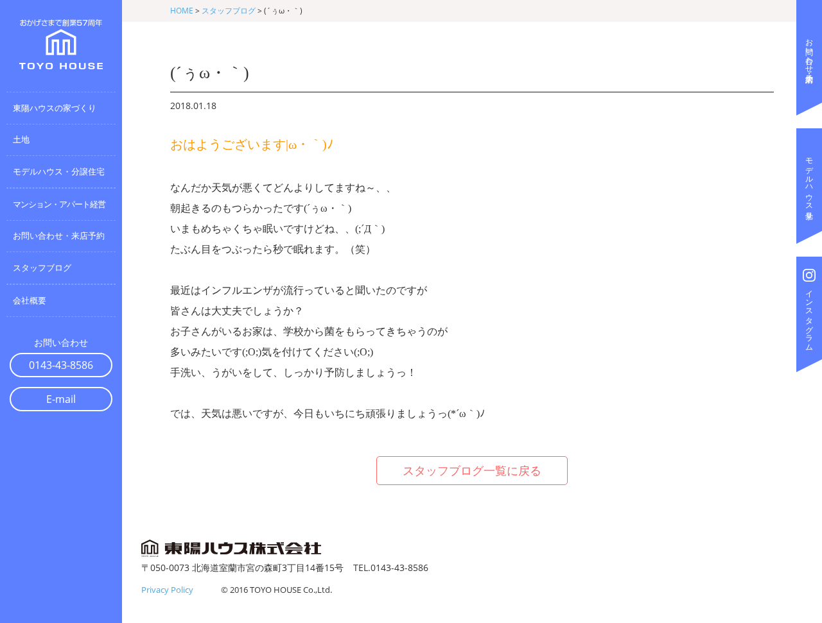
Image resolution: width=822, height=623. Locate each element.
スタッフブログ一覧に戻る (472, 470)
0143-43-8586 (61, 365)
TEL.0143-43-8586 (390, 567)
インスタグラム (809, 316)
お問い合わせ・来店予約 (809, 51)
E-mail (61, 399)
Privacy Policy (167, 589)
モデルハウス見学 (809, 180)
